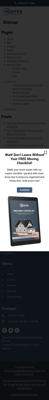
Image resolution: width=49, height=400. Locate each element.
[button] (45, 152)
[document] (24, 200)
